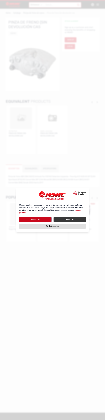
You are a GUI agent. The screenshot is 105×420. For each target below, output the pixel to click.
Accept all (35, 219)
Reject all (70, 219)
